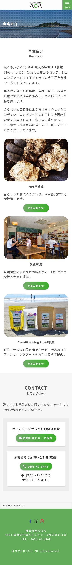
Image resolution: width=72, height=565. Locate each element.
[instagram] (42, 521)
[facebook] (30, 521)
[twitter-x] (36, 521)
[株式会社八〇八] (36, 5)
